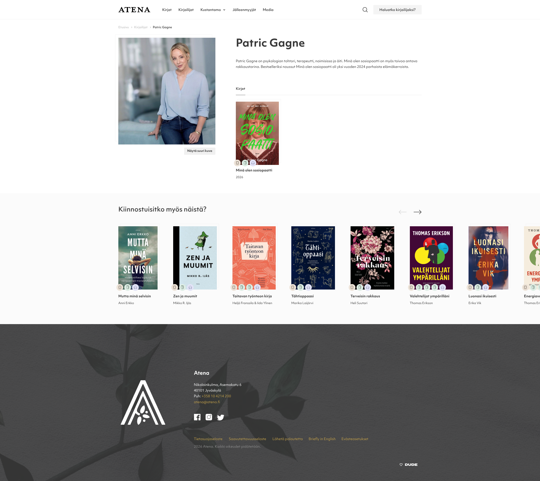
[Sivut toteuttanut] (408, 466)
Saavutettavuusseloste (248, 439)
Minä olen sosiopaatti (254, 170)
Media (268, 9)
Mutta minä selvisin (134, 296)
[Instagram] (211, 420)
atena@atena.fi (207, 402)
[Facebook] (199, 420)
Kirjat (167, 9)
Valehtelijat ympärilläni (430, 296)
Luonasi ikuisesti (482, 296)
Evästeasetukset (355, 439)
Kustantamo (210, 9)
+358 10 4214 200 (216, 396)
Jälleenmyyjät (244, 9)
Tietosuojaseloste (208, 439)
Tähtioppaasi (302, 296)
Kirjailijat (186, 9)
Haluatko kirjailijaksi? (397, 9)
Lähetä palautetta (287, 439)
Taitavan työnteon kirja (252, 296)
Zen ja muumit (185, 296)
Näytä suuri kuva (199, 151)
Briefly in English (322, 439)
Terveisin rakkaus (365, 296)
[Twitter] (222, 420)
